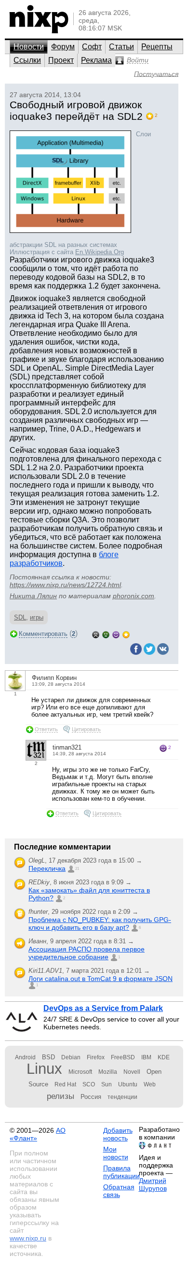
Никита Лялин (33, 596)
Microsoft (80, 1072)
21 (77, 868)
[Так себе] (105, 633)
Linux (44, 1068)
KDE (164, 1057)
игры (36, 617)
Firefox (96, 1057)
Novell (131, 1072)
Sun (106, 1084)
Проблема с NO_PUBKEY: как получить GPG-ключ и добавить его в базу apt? (99, 923)
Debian (71, 1057)
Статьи (121, 47)
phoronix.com (133, 596)
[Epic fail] (95, 633)
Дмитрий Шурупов (153, 1184)
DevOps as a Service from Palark (103, 1008)
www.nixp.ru (28, 1238)
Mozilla (107, 1072)
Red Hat (65, 1084)
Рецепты (157, 47)
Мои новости (115, 1153)
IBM (146, 1057)
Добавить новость (118, 1134)
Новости (28, 47)
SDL (20, 617)
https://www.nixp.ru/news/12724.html (65, 585)
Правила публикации (121, 1172)
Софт (92, 47)
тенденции (122, 1097)
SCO (88, 1084)
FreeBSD (123, 1057)
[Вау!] (126, 633)
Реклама (96, 60)
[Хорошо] (116, 633)
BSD (48, 1057)
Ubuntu (127, 1084)
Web (150, 1084)
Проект (61, 60)
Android (25, 1057)
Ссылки (27, 60)
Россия (91, 1096)
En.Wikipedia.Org (99, 252)
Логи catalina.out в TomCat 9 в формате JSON (100, 978)
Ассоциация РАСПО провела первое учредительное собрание (86, 953)
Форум (63, 47)
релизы (60, 1096)
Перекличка (47, 868)
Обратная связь (118, 1190)
